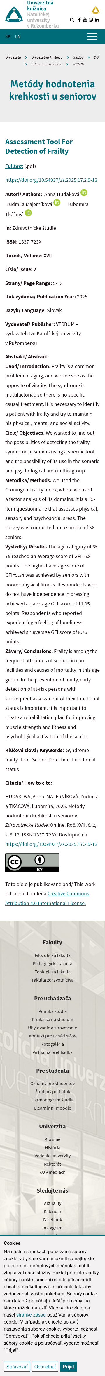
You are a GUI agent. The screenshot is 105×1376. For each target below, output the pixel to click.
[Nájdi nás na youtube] (85, 20)
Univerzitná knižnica (47, 57)
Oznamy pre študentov (52, 1083)
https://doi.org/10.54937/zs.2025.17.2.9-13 (51, 179)
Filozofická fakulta (53, 955)
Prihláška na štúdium (52, 1019)
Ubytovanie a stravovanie (52, 1027)
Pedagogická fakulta (52, 963)
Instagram (52, 1228)
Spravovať (16, 1366)
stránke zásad (31, 1314)
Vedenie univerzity (53, 1156)
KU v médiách (52, 1172)
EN (17, 36)
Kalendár (53, 1211)
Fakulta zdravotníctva (53, 980)
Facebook (52, 1219)
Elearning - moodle (52, 1108)
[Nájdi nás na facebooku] (79, 20)
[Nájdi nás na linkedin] (97, 20)
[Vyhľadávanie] (72, 20)
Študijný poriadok (52, 1091)
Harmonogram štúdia (53, 1100)
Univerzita (13, 57)
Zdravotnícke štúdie (47, 64)
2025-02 (78, 64)
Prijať (68, 1366)
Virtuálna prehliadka (53, 1052)
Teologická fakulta (53, 971)
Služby (78, 57)
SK (7, 36)
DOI (96, 57)
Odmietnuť (45, 1366)
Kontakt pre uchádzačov (52, 1036)
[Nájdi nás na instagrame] (91, 20)
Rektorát (52, 1164)
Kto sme (52, 1139)
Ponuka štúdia (52, 1011)
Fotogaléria (52, 1044)
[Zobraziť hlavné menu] (92, 36)
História (52, 1147)
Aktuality (52, 1203)
